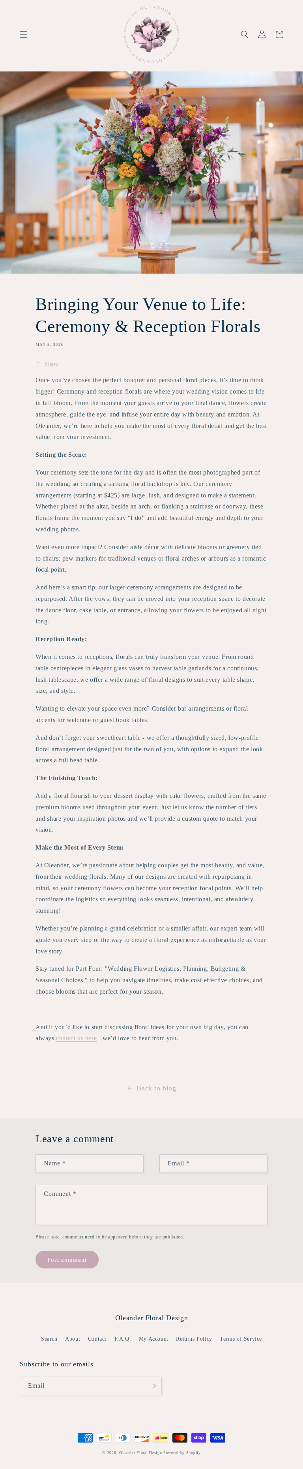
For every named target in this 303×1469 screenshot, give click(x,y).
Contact (97, 1339)
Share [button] (51, 364)
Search (49, 1339)
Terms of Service (241, 1339)
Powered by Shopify (182, 1452)
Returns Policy (194, 1339)
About (72, 1339)
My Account (153, 1339)
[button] (23, 34)
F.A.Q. (122, 1339)
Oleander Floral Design (140, 1452)
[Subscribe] (152, 1386)
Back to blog (156, 1088)
